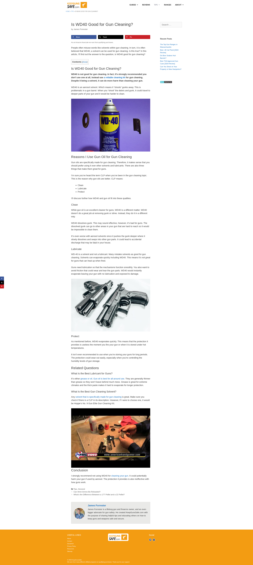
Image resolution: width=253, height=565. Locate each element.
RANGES (167, 5)
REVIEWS (146, 5)
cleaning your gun (119, 476)
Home (68, 11)
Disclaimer (70, 543)
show (84, 62)
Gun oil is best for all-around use (108, 378)
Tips (72, 11)
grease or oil (86, 378)
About (69, 538)
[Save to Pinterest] (2, 286)
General (81, 489)
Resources (70, 549)
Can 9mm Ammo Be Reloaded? (87, 492)
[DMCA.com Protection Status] (166, 83)
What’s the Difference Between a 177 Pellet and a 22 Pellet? (99, 495)
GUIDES (132, 5)
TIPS (156, 5)
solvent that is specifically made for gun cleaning (98, 397)
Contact (69, 541)
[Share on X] (2, 282)
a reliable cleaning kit (114, 77)
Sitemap (69, 551)
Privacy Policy (71, 546)
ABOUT (178, 5)
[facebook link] (150, 539)
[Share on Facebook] (2, 279)
